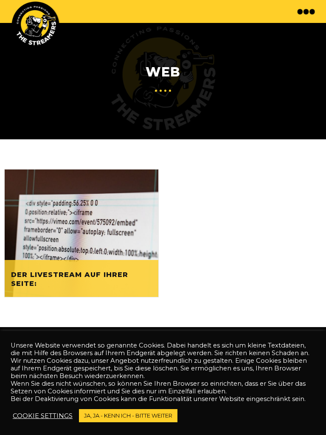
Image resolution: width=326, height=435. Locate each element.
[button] (307, 11)
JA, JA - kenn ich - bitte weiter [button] (128, 415)
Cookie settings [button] (43, 416)
